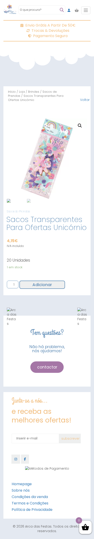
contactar (47, 367)
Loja (22, 91)
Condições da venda (30, 496)
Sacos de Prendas (18, 211)
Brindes (33, 91)
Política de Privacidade (32, 509)
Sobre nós (21, 490)
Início (12, 91)
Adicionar (42, 284)
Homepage (22, 484)
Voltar (85, 100)
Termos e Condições (30, 503)
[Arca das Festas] (10, 10)
